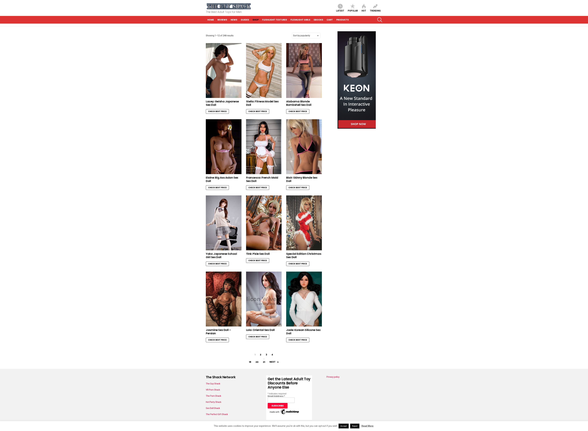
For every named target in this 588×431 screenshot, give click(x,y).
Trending (375, 11)
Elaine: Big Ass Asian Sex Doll (222, 179)
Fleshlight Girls (300, 19)
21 (264, 362)
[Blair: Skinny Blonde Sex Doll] (304, 146)
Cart (330, 19)
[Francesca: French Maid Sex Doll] (264, 146)
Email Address (276, 396)
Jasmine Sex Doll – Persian (218, 331)
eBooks (318, 19)
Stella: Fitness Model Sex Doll (262, 103)
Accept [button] (343, 426)
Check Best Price (217, 111)
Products (342, 19)
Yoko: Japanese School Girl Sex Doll (221, 255)
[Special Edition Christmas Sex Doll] (304, 222)
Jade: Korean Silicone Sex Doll (303, 331)
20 (257, 362)
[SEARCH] (379, 20)
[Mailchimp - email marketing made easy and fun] (284, 414)
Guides (245, 19)
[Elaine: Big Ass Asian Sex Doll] (223, 146)
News (234, 19)
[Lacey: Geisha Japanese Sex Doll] (223, 70)
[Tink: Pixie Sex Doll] (264, 222)
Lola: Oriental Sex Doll (260, 330)
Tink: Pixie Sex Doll (258, 254)
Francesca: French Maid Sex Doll (262, 179)
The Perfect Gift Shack (217, 414)
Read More (367, 426)
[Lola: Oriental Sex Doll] (264, 299)
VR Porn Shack (213, 390)
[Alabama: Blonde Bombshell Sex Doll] (304, 70)
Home (210, 19)
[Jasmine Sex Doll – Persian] (223, 299)
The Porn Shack (213, 396)
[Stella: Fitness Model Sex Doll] (264, 70)
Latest (340, 11)
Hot (364, 11)
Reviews (222, 19)
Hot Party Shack (213, 402)
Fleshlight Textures (274, 19)
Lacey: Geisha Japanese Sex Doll (222, 103)
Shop (256, 19)
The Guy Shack (213, 383)
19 (250, 362)
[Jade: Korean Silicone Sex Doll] (304, 299)
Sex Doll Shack (213, 408)
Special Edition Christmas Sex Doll (303, 255)
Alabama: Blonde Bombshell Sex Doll (298, 103)
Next (272, 361)
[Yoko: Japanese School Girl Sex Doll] (223, 222)
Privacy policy (332, 377)
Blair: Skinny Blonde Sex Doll (301, 179)
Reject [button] (355, 426)
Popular (353, 11)
